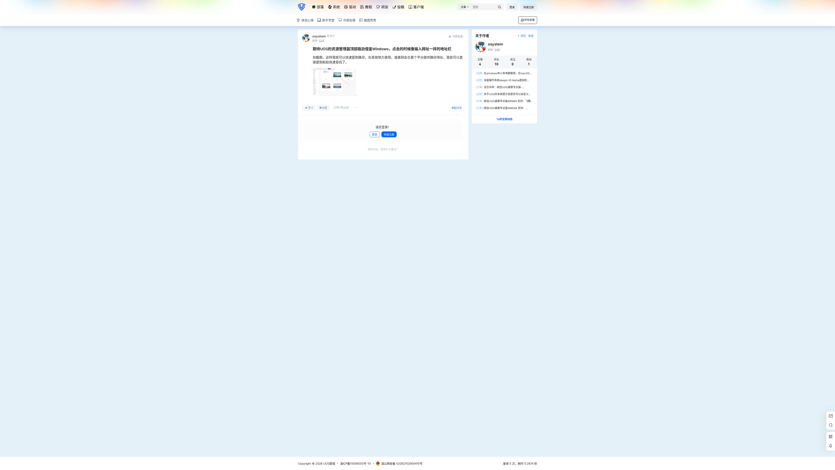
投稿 (400, 7)
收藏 (324, 107)
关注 (523, 35)
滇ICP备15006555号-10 (355, 463)
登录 (512, 7)
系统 (336, 7)
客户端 (418, 7)
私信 (531, 35)
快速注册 (528, 7)
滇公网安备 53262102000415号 (402, 463)
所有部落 (529, 20)
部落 (320, 7)
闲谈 (384, 7)
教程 (368, 7)
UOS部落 (328, 463)
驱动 (352, 7)
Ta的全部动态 (504, 119)
